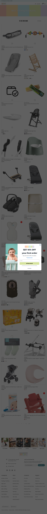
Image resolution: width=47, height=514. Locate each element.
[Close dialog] (40, 245)
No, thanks (29, 268)
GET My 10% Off (29, 263)
